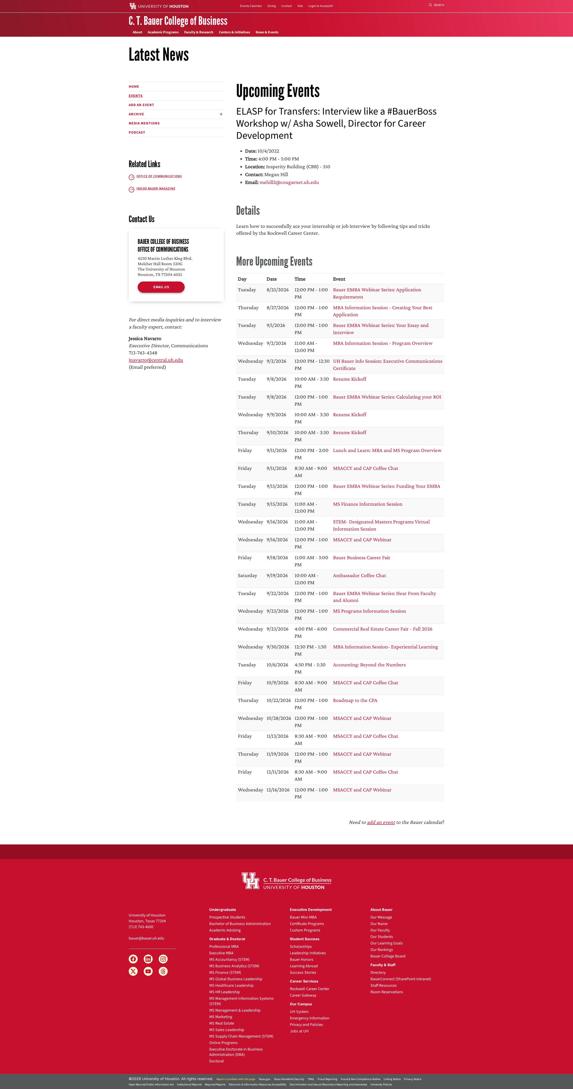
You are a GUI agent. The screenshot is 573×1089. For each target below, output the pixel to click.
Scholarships (301, 946)
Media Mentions (144, 123)
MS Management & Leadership (235, 1010)
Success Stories (303, 972)
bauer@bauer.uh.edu (146, 938)
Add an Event (141, 104)
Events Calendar (251, 6)
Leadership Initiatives (308, 953)
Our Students (381, 937)
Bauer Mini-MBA (303, 917)
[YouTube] (148, 971)
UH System (299, 1011)
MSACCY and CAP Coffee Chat (365, 468)
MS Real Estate (221, 1023)
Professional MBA (224, 946)
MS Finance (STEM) (225, 972)
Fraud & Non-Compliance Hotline (360, 1079)
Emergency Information (309, 1018)
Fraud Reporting (327, 1079)
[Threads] (163, 971)
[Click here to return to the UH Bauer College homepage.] (286, 880)
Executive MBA (221, 953)
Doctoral (216, 1061)
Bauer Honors (301, 959)
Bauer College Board (387, 956)
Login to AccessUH (320, 6)
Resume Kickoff (349, 379)
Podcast (137, 132)
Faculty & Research (198, 32)
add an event (381, 822)
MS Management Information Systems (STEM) (241, 1001)
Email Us (161, 287)
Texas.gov (264, 1079)
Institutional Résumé (189, 1085)
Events (136, 95)
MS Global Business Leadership (235, 979)
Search (438, 5)
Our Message (381, 917)
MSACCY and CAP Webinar (362, 539)
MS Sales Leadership (226, 1030)
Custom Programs (305, 930)
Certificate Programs (307, 924)
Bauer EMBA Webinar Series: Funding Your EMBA (386, 486)
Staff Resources (383, 985)
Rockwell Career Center (309, 989)
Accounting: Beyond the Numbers (369, 664)
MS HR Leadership (224, 992)
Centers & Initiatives (234, 32)
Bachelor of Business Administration (240, 924)
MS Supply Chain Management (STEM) (241, 1036)
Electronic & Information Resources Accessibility (257, 1085)
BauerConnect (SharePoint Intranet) (400, 979)
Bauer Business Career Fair (361, 557)
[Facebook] (133, 959)
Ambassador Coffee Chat (359, 575)
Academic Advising (225, 930)
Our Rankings (381, 950)
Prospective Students (227, 917)
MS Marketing (220, 1017)
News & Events (267, 32)
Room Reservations (386, 992)
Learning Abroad (304, 966)
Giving (271, 6)
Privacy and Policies (306, 1024)
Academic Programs (163, 32)
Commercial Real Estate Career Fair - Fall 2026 (382, 629)
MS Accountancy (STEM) (229, 959)
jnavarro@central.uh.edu (156, 360)
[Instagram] (163, 959)
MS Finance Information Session (367, 504)
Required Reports (215, 1085)
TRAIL (311, 1079)
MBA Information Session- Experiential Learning (385, 647)
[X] (133, 971)
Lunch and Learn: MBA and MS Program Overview (387, 450)
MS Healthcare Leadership (231, 985)
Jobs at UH (299, 1031)
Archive (136, 114)
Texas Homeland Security (289, 1079)
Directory (378, 972)
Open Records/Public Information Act (151, 1085)
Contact (286, 6)
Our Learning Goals (386, 943)
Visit (300, 6)
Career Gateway (303, 995)
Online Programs (223, 1043)
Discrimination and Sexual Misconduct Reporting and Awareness (328, 1085)
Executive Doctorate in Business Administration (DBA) (236, 1051)
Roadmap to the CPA (355, 700)
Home (134, 86)
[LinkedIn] (148, 959)
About (137, 32)
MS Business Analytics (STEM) (234, 966)
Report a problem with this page (235, 1079)
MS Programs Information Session (369, 611)
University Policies (381, 1085)
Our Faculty (380, 930)
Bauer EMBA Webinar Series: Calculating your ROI (387, 397)
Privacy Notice (412, 1079)
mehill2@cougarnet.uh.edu (289, 182)
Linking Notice (392, 1079)
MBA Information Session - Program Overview (383, 343)
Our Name (379, 924)
